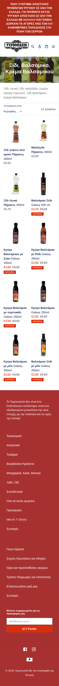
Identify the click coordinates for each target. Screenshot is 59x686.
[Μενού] (53, 46)
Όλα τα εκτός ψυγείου (21, 501)
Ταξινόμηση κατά (13, 106)
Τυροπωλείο (22, 670)
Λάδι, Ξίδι (13, 482)
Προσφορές (14, 510)
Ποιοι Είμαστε (15, 549)
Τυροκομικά (14, 436)
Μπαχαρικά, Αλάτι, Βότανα (23, 473)
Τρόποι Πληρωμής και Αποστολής (29, 577)
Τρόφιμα (12, 454)
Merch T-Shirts (17, 519)
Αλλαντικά (13, 445)
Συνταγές (13, 529)
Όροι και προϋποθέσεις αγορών (27, 568)
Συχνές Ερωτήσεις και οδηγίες (26, 558)
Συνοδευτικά (15, 492)
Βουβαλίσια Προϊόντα (20, 464)
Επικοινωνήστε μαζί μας (22, 586)
